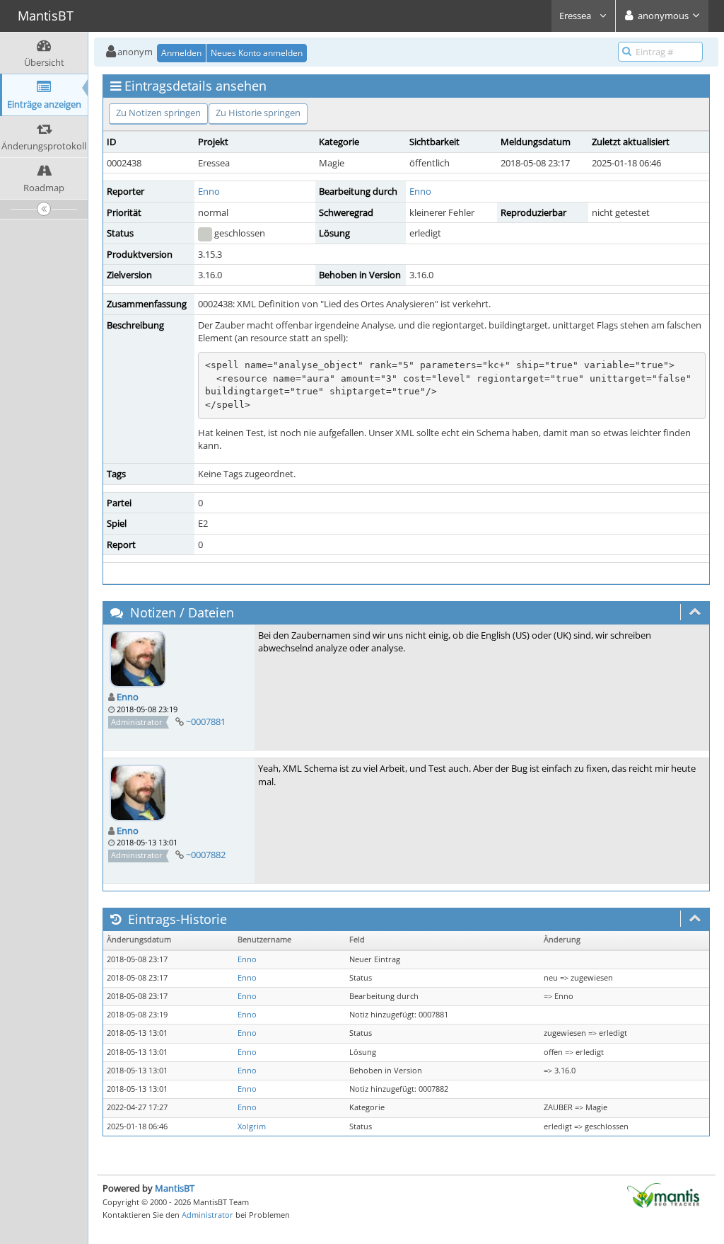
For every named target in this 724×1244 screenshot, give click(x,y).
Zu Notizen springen (158, 112)
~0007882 (206, 854)
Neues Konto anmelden (257, 53)
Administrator (207, 1214)
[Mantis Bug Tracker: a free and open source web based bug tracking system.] (663, 1194)
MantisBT (174, 1188)
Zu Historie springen (258, 112)
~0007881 (206, 721)
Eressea (576, 15)
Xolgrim (252, 1126)
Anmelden (181, 53)
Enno (209, 191)
